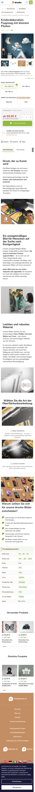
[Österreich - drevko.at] (5, 762)
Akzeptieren (17, 787)
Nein (20, 592)
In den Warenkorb (17, 123)
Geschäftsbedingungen (17, 732)
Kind (20, 572)
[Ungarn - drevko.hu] (29, 762)
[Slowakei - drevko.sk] (24, 762)
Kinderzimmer (23, 587)
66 (23, 554)
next (33, 625)
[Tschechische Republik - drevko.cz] (19, 762)
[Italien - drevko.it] (15, 762)
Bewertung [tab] (20, 150)
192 (25, 559)
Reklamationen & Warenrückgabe (17, 741)
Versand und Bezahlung (17, 721)
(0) (12, 30)
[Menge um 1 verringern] (22, 117)
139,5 (30, 559)
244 (20, 559)
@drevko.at (13, 749)
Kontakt (17, 717)
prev (1, 625)
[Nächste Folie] (32, 46)
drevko (29, 749)
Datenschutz (17, 737)
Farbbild (21, 597)
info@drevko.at (20, 699)
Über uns (17, 713)
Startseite (17, 709)
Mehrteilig (22, 582)
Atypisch (21, 577)
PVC (20, 567)
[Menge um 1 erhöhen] (30, 117)
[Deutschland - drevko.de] (10, 762)
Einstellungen (17, 781)
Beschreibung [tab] (8, 150)
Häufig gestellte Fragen (17, 728)
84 (27, 554)
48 (19, 554)
